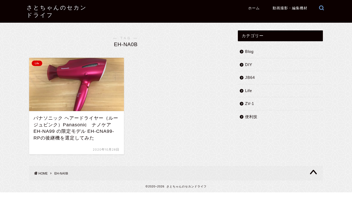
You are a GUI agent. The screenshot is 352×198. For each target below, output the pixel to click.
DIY (248, 64)
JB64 (250, 77)
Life (248, 90)
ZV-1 (249, 103)
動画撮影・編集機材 (290, 8)
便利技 (251, 116)
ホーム (254, 8)
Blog (249, 51)
